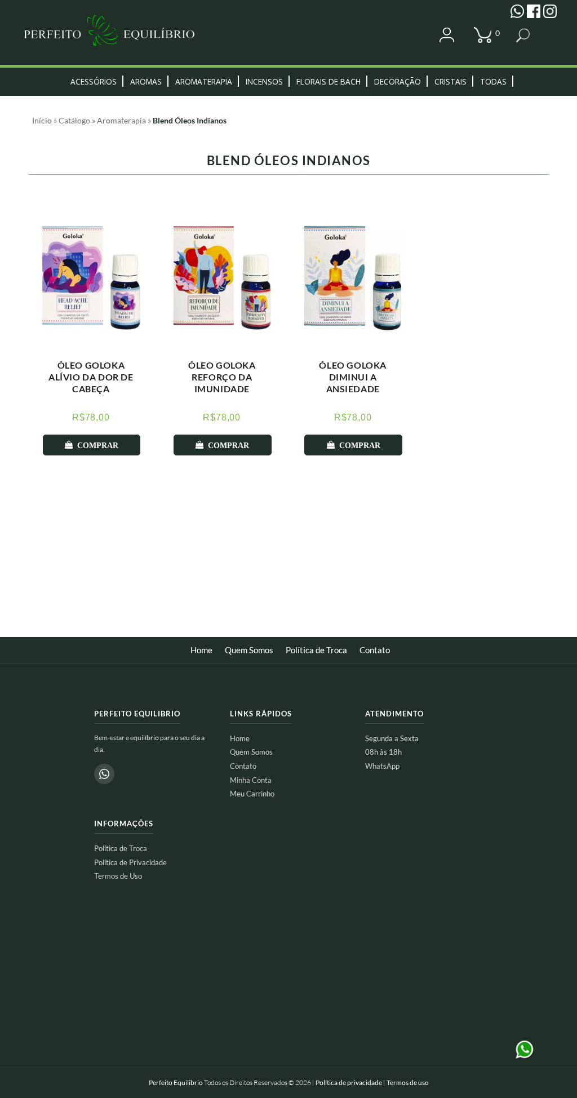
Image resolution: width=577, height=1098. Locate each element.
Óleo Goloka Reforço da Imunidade (222, 377)
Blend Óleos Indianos (190, 120)
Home (201, 650)
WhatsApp (382, 766)
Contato (374, 650)
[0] (485, 35)
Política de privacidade (349, 1082)
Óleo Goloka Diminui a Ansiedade (353, 377)
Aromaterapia (121, 120)
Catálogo (74, 120)
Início (42, 120)
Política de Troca (316, 650)
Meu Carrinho (252, 793)
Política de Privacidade (130, 862)
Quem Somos (249, 650)
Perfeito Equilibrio (176, 1082)
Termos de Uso (118, 875)
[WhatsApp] (104, 774)
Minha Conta (251, 780)
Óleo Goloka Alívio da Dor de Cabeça (91, 377)
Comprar (97, 445)
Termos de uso (408, 1082)
